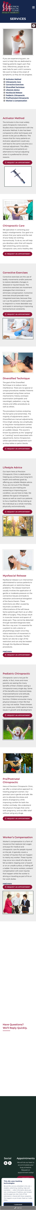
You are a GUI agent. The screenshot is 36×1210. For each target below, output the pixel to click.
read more (7, 651)
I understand (18, 1204)
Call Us (19, 1208)
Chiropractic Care (13, 82)
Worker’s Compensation (16, 101)
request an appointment (18, 162)
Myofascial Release (14, 93)
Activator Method (13, 79)
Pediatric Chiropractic (15, 95)
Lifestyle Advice (13, 90)
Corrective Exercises (15, 85)
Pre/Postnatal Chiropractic (17, 98)
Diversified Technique (15, 87)
